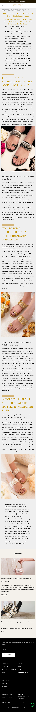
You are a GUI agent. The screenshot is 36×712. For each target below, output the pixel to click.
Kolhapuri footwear (20, 536)
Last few (4, 683)
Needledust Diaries (9, 9)
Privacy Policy (6, 702)
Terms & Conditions (7, 694)
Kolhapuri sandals (26, 43)
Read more (4, 594)
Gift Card (4, 686)
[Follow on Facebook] (19, 702)
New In (4, 661)
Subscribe (8, 654)
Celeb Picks (5, 666)
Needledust (8, 506)
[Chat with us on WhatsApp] (33, 705)
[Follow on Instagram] (23, 702)
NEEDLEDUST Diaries (23, 661)
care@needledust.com (23, 696)
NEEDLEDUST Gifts (23, 672)
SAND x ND (4, 689)
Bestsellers (5, 663)
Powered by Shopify (23, 707)
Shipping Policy (6, 700)
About (20, 663)
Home (3, 9)
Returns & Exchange (7, 697)
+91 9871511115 (21, 698)
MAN (3, 675)
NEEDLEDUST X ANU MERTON (9, 669)
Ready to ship (5, 680)
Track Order (21, 675)
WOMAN (4, 672)
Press (19, 666)
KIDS (3, 677)
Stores (20, 669)
